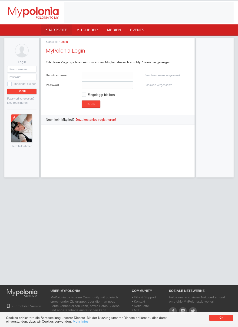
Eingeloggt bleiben (24, 84)
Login (22, 91)
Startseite (56, 30)
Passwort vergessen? (20, 98)
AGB (137, 310)
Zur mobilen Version (26, 306)
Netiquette (141, 306)
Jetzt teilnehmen (22, 146)
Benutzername (56, 75)
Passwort (52, 85)
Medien (114, 30)
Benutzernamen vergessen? (162, 75)
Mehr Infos (81, 321)
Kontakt (139, 301)
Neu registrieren (17, 102)
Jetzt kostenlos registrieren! (96, 119)
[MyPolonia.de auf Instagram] (183, 311)
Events (137, 30)
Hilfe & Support (145, 297)
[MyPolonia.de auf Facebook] (173, 311)
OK (221, 317)
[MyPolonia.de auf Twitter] (193, 311)
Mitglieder (87, 30)
